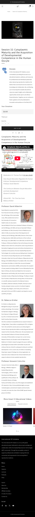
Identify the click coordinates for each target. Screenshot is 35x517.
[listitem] (17, 2)
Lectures (4, 472)
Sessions (4, 469)
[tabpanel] (17, 420)
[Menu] (2, 6)
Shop (3, 477)
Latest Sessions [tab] (11, 404)
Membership (5, 488)
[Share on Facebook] (13, 133)
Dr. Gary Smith (28, 175)
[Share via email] (22, 133)
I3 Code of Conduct (6, 493)
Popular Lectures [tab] (23, 404)
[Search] (32, 6)
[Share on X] (16, 133)
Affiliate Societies (6, 491)
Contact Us (4, 496)
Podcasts (4, 475)
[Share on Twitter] (19, 133)
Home (8, 11)
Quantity (4, 121)
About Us (4, 485)
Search (3, 482)
